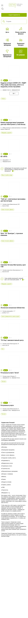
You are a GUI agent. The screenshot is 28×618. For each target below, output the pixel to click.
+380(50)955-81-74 (6, 378)
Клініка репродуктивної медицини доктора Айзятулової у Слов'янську (13, 123)
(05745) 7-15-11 (5, 312)
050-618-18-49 (5, 271)
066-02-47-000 (5, 206)
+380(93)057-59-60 (15, 378)
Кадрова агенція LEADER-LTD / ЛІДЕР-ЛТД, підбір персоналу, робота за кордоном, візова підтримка (14, 85)
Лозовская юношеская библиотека (13, 308)
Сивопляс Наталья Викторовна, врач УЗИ (13, 266)
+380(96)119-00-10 (6, 90)
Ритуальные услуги (7, 405)
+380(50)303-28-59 (6, 161)
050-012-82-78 (5, 345)
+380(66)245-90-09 (15, 90)
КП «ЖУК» (4, 156)
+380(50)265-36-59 (15, 410)
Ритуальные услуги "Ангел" (10, 373)
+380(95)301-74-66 (6, 410)
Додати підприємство (14, 15)
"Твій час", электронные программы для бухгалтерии (13, 200)
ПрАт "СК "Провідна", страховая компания (12, 234)
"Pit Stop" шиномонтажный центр (12, 340)
